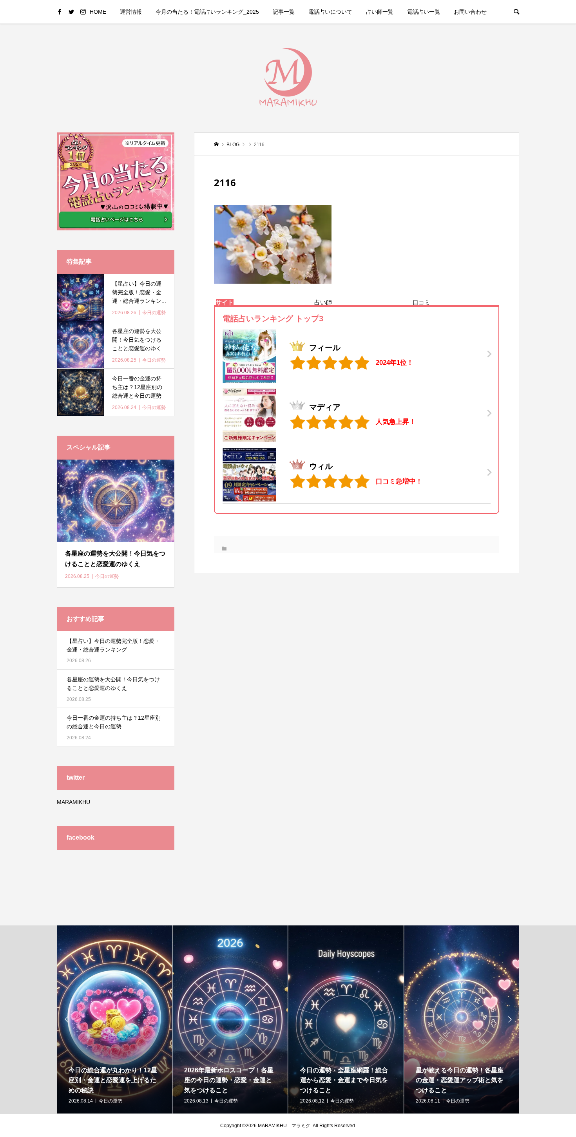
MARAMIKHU (73, 802)
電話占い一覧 (423, 12)
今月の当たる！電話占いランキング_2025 (207, 12)
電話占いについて (330, 12)
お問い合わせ (470, 12)
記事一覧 (284, 12)
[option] (114, 1019)
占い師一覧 (379, 12)
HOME (98, 12)
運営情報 (131, 12)
